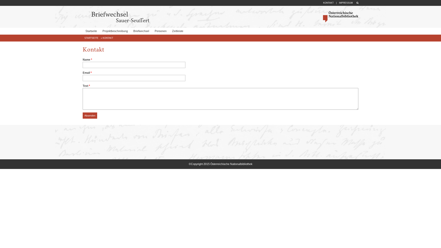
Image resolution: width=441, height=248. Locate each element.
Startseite (91, 31)
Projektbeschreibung (115, 31)
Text (86, 85)
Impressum (346, 3)
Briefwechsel (141, 31)
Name (87, 59)
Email (87, 72)
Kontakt (328, 3)
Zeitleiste (177, 31)
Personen (161, 31)
